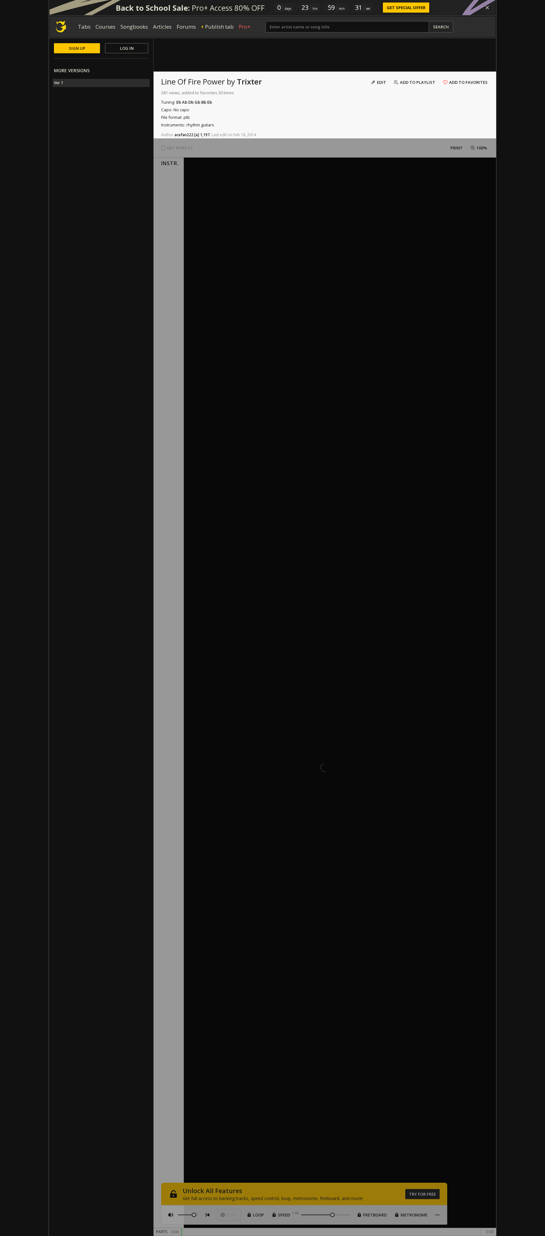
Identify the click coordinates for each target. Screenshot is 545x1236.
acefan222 (183, 134)
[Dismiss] (487, 8)
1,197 (205, 134)
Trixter (249, 81)
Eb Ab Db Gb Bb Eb (194, 102)
